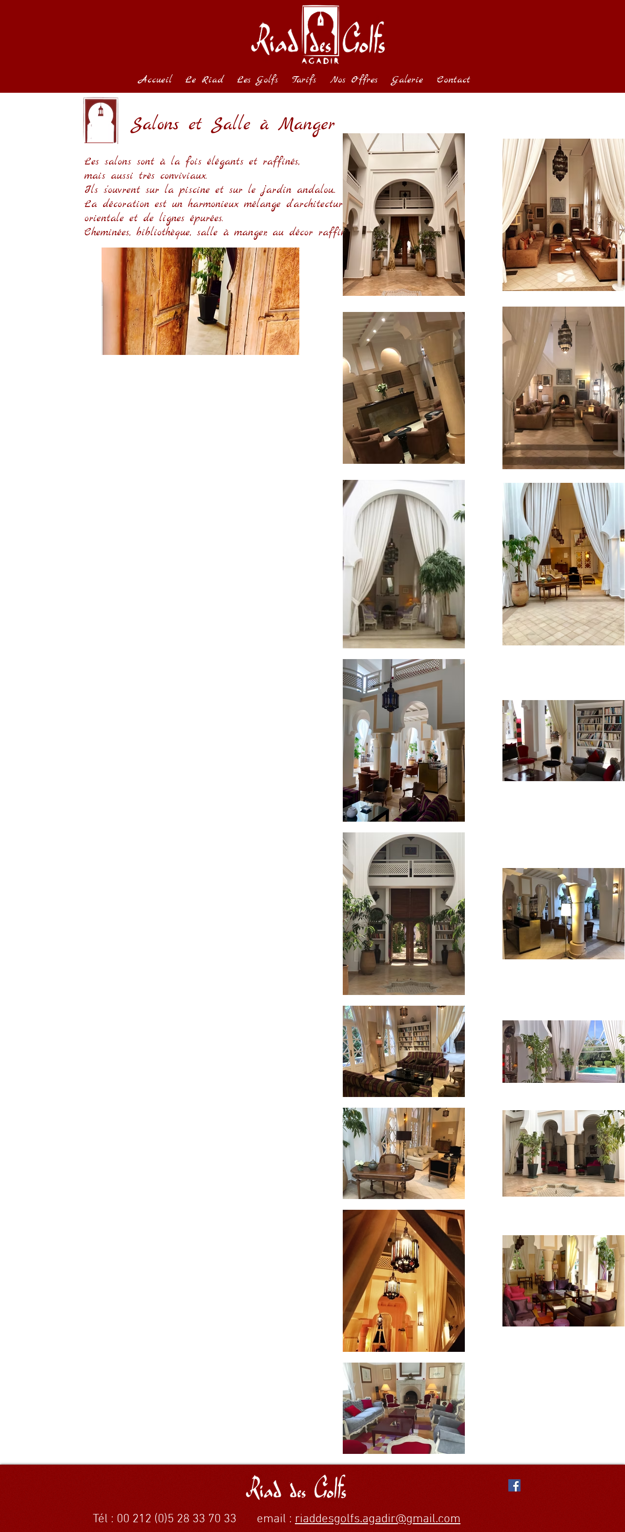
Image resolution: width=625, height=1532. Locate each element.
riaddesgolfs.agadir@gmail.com (377, 1519)
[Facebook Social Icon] (514, 1485)
